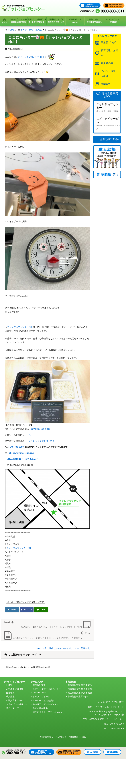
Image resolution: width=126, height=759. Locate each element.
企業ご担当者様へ (110, 139)
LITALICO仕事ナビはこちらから (22, 459)
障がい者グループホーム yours (47, 712)
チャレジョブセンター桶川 (31, 56)
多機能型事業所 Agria (78, 696)
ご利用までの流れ (14, 689)
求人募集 (10, 696)
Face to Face (39, 692)
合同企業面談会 (40, 708)
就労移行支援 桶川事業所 (80, 689)
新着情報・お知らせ (109, 53)
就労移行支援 (39, 685)
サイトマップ (12, 708)
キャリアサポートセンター (46, 704)
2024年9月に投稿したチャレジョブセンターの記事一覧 (63, 648)
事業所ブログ (108, 42)
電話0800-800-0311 (40, 429)
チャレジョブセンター (107, 107)
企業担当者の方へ (14, 700)
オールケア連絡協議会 (43, 700)
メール (27, 435)
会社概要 (10, 692)
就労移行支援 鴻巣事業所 (80, 692)
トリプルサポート (41, 696)
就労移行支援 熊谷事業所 (80, 685)
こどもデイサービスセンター (47, 689)
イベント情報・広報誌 (31, 30)
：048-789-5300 (16, 447)
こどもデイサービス (108, 123)
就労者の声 (107, 63)
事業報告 (106, 84)
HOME (11, 30)
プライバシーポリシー (17, 704)
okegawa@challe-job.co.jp (22, 453)
